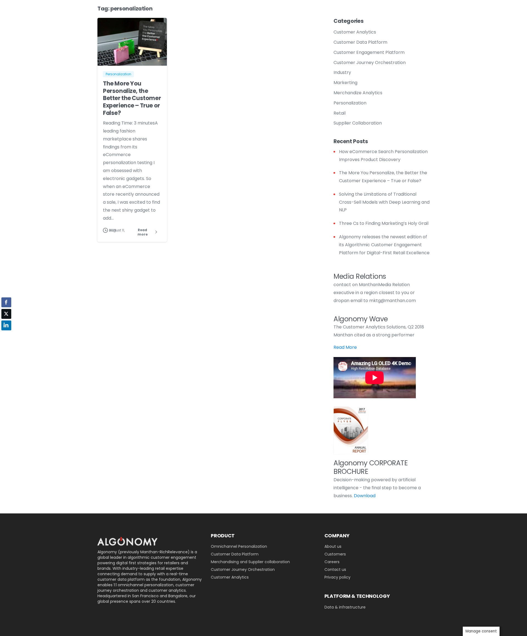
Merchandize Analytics (357, 93)
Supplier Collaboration (357, 123)
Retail (339, 113)
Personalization (349, 103)
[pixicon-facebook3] (135, 612)
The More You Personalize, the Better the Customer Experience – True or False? (132, 98)
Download (364, 496)
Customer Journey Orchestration (369, 62)
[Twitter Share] (6, 314)
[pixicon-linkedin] (102, 612)
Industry (342, 72)
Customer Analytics (354, 32)
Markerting (345, 82)
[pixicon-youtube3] (113, 612)
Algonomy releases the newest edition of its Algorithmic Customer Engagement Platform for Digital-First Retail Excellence (384, 245)
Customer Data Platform (360, 42)
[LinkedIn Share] (6, 325)
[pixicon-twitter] (124, 612)
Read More (345, 347)
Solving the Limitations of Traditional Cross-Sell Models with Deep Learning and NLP (384, 202)
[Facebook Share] (6, 302)
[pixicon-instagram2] (146, 612)
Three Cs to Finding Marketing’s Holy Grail (383, 223)
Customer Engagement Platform (369, 52)
